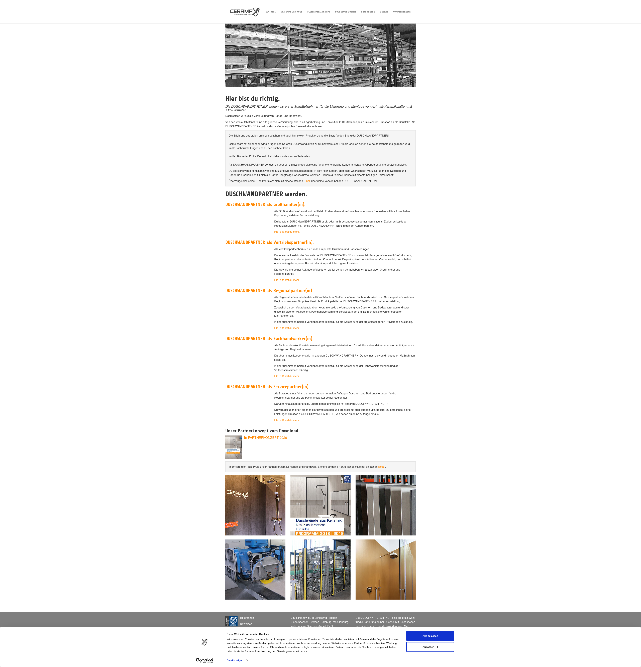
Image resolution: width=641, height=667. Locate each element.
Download (246, 624)
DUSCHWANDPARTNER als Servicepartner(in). (267, 386)
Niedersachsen (299, 622)
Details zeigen (235, 660)
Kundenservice (402, 11)
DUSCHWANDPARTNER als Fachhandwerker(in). (269, 338)
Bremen (314, 622)
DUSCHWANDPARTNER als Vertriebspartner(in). (269, 242)
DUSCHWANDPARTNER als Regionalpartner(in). (269, 290)
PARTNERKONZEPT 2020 (267, 437)
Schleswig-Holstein (326, 618)
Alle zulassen (430, 635)
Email (307, 181)
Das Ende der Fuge (291, 11)
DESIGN (384, 11)
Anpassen (428, 646)
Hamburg (326, 622)
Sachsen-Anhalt (316, 626)
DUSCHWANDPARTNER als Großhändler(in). (265, 204)
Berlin (330, 626)
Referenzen (368, 11)
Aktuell (271, 11)
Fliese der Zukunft (318, 11)
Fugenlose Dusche (345, 11)
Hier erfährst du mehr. (287, 232)
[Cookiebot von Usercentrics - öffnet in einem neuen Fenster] (204, 660)
